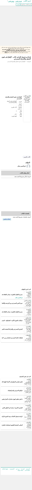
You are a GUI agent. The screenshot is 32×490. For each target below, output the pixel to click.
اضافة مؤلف (20, 470)
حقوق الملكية (5, 469)
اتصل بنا (5, 51)
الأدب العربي (27, 157)
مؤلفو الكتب (11, 1)
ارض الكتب (27, 1)
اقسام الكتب (18, 1)
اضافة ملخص (6, 219)
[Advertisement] (16, 30)
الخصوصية (12, 469)
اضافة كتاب (27, 470)
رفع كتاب (6, 52)
